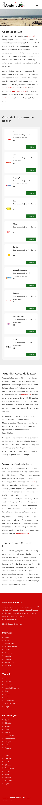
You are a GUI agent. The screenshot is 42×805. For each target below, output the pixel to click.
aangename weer (22, 533)
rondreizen (6, 98)
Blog (3, 624)
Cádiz (10, 88)
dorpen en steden (19, 91)
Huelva (25, 88)
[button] (37, 4)
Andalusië (31, 36)
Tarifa (33, 482)
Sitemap (19, 624)
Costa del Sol (26, 395)
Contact (10, 624)
